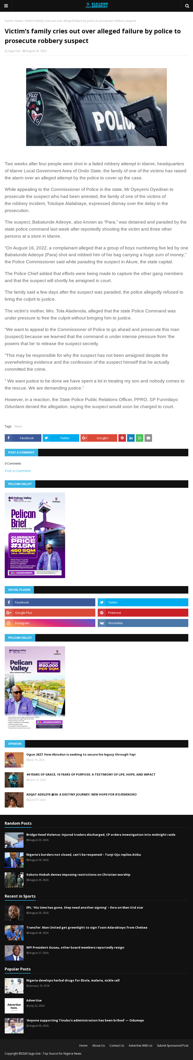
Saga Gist (14, 51)
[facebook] (50, 602)
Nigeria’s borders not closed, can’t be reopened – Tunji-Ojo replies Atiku (83, 854)
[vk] (143, 623)
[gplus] (50, 613)
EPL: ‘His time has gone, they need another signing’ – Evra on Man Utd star (84, 907)
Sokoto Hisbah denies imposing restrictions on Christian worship (78, 874)
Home (9, 21)
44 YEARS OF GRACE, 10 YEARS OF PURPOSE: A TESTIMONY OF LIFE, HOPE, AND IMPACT (91, 774)
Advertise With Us (140, 1046)
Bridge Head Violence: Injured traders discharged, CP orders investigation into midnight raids (100, 834)
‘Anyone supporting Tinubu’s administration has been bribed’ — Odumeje (85, 1020)
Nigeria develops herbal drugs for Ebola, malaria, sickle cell (73, 980)
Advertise (34, 1000)
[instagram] (50, 623)
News (19, 21)
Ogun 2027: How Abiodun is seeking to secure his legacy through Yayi (81, 754)
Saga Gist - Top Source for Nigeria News (54, 1054)
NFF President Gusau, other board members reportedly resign (75, 947)
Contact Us (116, 1046)
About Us (98, 1046)
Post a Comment (18, 471)
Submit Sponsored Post (172, 1046)
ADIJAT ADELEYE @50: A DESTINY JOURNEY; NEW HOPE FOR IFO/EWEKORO (81, 794)
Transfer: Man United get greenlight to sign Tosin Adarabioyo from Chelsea (86, 927)
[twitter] (143, 602)
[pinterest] (143, 613)
